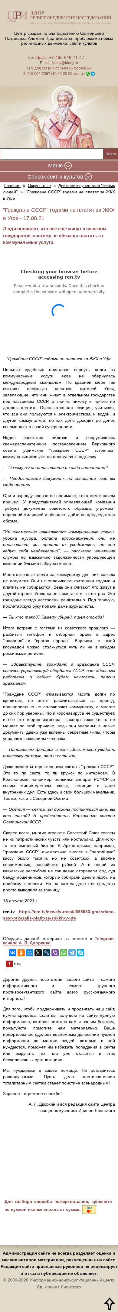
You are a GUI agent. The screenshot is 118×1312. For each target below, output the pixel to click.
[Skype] (80, 952)
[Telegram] (72, 952)
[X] (38, 952)
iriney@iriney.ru (65, 63)
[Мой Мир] (29, 952)
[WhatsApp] (63, 952)
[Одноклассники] (21, 952)
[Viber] (55, 952)
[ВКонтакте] (12, 952)
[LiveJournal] (46, 952)
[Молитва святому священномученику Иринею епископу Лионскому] (59, 117)
